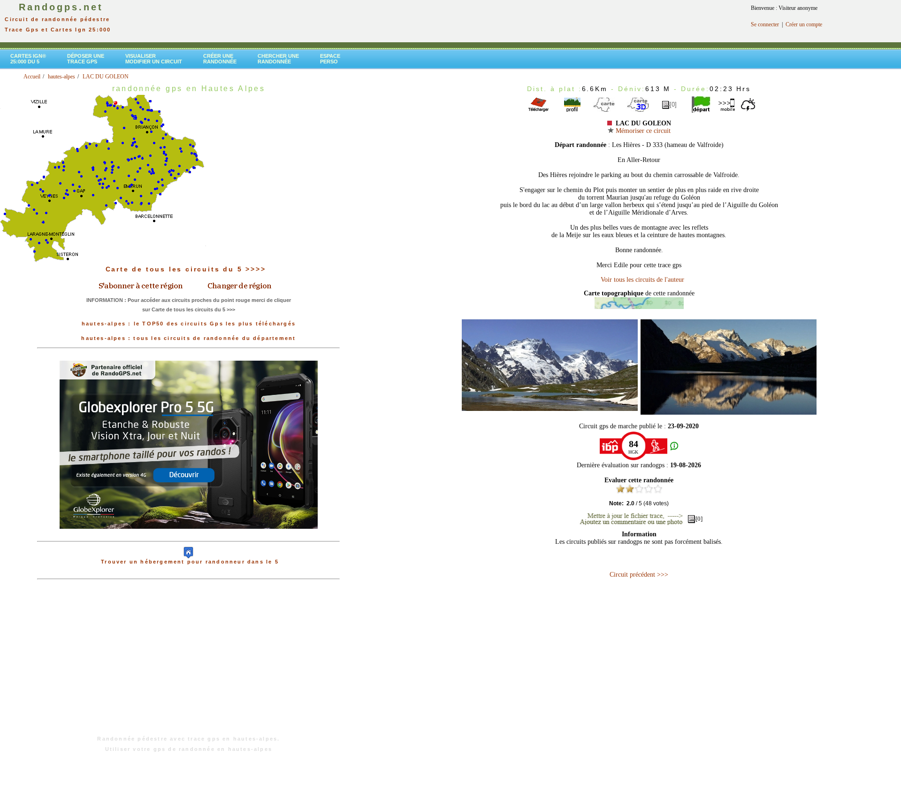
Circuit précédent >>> (639, 574)
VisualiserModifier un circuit (153, 58)
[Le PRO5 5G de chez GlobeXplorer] (189, 536)
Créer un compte (804, 24)
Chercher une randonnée (278, 58)
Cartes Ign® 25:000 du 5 (28, 58)
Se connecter (765, 24)
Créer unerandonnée (220, 58)
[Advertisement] (188, 662)
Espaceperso (330, 58)
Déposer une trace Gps (85, 58)
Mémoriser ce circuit (642, 130)
